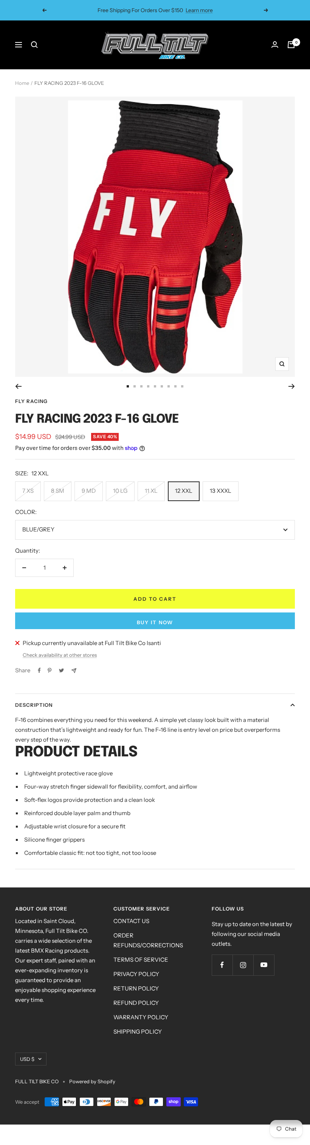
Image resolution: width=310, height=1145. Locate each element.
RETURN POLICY (136, 988)
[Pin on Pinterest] (49, 670)
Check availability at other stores (60, 655)
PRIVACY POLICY (136, 974)
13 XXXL (220, 490)
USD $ (27, 1059)
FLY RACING (31, 401)
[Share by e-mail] (73, 670)
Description (34, 705)
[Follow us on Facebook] (222, 964)
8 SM (57, 490)
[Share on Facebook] (39, 670)
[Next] (291, 386)
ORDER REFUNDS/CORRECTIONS (148, 940)
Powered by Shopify (92, 1081)
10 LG (120, 490)
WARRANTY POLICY (140, 1017)
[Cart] (291, 44)
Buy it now (155, 622)
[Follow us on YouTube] (263, 964)
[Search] (34, 44)
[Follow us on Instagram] (242, 964)
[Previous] (18, 386)
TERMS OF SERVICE (140, 959)
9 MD (89, 490)
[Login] (274, 44)
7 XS (28, 490)
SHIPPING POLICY (137, 1031)
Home (22, 83)
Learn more (199, 10)
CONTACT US (131, 921)
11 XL (151, 490)
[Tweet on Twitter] (61, 670)
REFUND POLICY (136, 1002)
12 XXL (183, 490)
